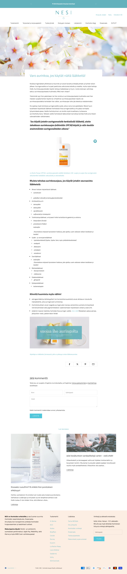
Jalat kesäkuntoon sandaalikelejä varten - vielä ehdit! (89, 455)
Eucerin (52, 543)
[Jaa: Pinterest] (85, 364)
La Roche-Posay (55, 546)
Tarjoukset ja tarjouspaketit (32, 23)
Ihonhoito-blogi (91, 23)
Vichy (52, 557)
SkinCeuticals (54, 561)
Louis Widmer (54, 550)
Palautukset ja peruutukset (77, 539)
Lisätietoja (14, 504)
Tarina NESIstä (73, 521)
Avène (52, 528)
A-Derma (53, 521)
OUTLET (113, 23)
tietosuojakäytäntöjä (79, 383)
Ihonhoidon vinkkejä (75, 528)
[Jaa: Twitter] (77, 364)
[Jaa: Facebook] (69, 364)
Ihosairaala (103, 23)
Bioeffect (53, 532)
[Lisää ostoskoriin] (95, 141)
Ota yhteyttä (72, 525)
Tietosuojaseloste (74, 535)
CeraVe (52, 535)
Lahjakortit (78, 23)
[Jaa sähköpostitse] (93, 364)
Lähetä (36, 416)
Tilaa (99, 539)
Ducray (52, 539)
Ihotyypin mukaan (64, 23)
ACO (51, 525)
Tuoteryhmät (49, 23)
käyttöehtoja (92, 383)
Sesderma (53, 553)
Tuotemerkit (15, 23)
